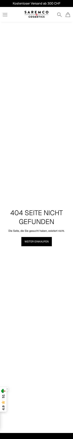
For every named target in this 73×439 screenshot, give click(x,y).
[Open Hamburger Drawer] (5, 14)
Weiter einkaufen (37, 241)
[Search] (59, 14)
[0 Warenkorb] (68, 14)
